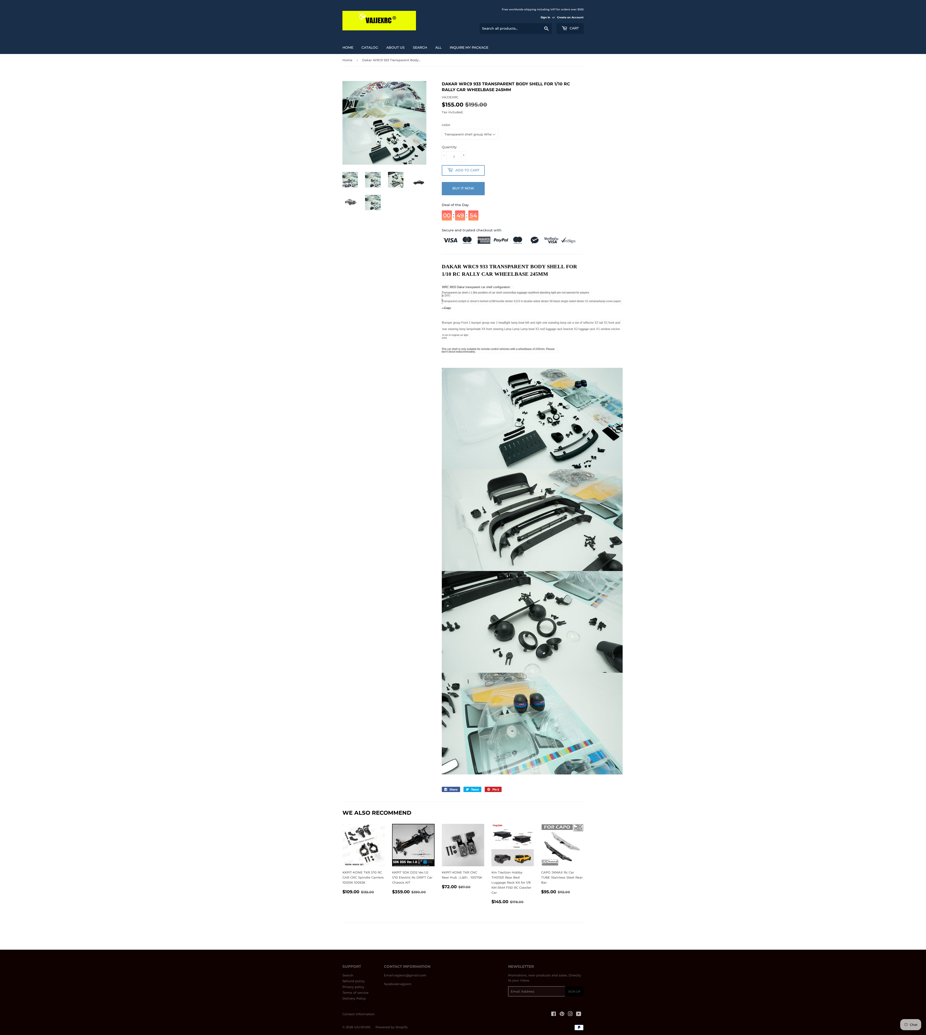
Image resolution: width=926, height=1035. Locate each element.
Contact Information (358, 1014)
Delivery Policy (354, 998)
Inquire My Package (469, 47)
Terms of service (355, 993)
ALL (438, 47)
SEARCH (420, 47)
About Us (395, 47)
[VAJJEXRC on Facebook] (553, 1014)
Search (347, 975)
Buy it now (463, 188)
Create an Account (570, 17)
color (446, 125)
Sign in (545, 17)
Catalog (369, 47)
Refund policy (353, 981)
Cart (574, 28)
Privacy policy (353, 987)
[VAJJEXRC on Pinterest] (562, 1014)
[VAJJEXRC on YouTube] (578, 1014)
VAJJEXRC (362, 1027)
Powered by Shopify (391, 1027)
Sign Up (574, 991)
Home (347, 47)
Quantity (449, 147)
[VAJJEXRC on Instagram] (570, 1014)
